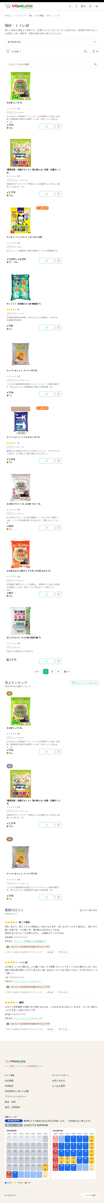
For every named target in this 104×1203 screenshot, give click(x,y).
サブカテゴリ (14, 42)
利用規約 (9, 1085)
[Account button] (76, 6)
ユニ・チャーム (21, 180)
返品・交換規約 (12, 1107)
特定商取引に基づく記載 (17, 1091)
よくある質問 (58, 1085)
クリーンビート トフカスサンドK (28, 1018)
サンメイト (19, 313)
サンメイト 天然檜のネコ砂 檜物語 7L (30, 941)
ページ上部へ (91, 1195)
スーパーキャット (22, 380)
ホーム (8, 15)
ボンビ (17, 647)
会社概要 (9, 1080)
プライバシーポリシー (16, 1096)
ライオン (18, 247)
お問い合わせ (58, 1080)
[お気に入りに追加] (58, 126)
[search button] (95, 64)
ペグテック (19, 447)
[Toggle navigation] (96, 6)
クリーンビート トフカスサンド (27, 981)
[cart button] (90, 6)
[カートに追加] (46, 126)
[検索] (70, 6)
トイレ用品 (39, 15)
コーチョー (19, 112)
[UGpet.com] (18, 6)
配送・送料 (10, 1101)
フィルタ (15, 51)
